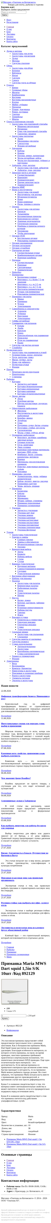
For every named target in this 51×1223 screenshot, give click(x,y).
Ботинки (16, 70)
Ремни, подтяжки (20, 112)
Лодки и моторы (14, 51)
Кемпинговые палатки (27, 586)
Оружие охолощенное (22, 243)
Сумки (20, 627)
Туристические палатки (28, 593)
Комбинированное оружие (29, 255)
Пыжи (20, 343)
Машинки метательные (28, 126)
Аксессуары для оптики (28, 209)
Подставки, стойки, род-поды (31, 428)
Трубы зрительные (26, 233)
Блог (9, 32)
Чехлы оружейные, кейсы (29, 158)
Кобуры (20, 151)
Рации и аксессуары (21, 675)
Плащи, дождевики (21, 109)
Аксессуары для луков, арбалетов (32, 168)
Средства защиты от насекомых (26, 639)
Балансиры (22, 491)
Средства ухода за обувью (24, 83)
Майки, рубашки (20, 104)
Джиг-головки (24, 447)
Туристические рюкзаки (28, 629)
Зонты (20, 552)
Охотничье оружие (21, 250)
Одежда (10, 85)
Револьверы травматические (30, 240)
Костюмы (16, 97)
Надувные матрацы (26, 566)
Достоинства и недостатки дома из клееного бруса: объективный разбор (22, 929)
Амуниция (17, 148)
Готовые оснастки (25, 442)
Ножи (20, 199)
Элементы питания (21, 678)
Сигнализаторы (24, 430)
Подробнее (6, 716)
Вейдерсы (16, 73)
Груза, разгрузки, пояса (22, 357)
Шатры (20, 595)
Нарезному (22, 177)
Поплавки (22, 471)
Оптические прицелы (27, 223)
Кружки (21, 605)
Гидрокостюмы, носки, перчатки (27, 355)
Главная (10, 27)
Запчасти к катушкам (27, 384)
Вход (9, 20)
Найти (4, 15)
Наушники (22, 129)
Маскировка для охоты (28, 141)
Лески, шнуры (18, 396)
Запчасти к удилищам (27, 510)
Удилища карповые (26, 518)
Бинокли (21, 211)
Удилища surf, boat (25, 513)
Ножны (20, 153)
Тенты (20, 590)
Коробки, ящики (25, 418)
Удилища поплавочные (28, 525)
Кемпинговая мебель (21, 549)
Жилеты (16, 92)
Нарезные (22, 265)
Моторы (16, 61)
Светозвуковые (24, 267)
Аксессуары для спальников (30, 634)
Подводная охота (14, 350)
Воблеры (21, 496)
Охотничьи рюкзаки (26, 624)
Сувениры (17, 377)
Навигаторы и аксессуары (24, 671)
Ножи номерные (25, 202)
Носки (15, 75)
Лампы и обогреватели (28, 542)
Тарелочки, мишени (26, 134)
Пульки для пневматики (28, 292)
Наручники (22, 316)
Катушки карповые (26, 391)
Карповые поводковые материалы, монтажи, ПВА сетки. (33, 450)
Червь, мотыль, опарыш (28, 486)
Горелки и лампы (20, 537)
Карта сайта (12, 41)
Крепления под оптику (28, 219)
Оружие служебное (21, 248)
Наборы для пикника (22, 578)
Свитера (16, 114)
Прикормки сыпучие (27, 484)
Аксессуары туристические (24, 535)
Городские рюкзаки (26, 622)
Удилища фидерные (26, 530)
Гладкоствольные (25, 262)
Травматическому (25, 185)
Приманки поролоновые (28, 503)
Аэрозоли (21, 311)
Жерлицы (21, 411)
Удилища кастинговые (27, 520)
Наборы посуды (24, 610)
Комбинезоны (18, 95)
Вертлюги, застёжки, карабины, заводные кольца (32, 438)
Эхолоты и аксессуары (22, 680)
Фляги (20, 615)
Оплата (10, 36)
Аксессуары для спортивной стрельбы (30, 124)
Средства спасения (21, 63)
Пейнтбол (16, 272)
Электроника (13, 661)
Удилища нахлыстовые (28, 522)
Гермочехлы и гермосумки (29, 620)
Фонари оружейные (26, 146)
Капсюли (21, 330)
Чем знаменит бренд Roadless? (16, 778)
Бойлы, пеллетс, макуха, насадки (32, 481)
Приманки (22, 301)
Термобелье (17, 117)
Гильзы (20, 326)
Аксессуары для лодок (22, 53)
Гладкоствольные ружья (28, 253)
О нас (9, 29)
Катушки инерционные (28, 389)
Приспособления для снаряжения (32, 335)
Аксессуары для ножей (28, 192)
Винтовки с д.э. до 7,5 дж (29, 287)
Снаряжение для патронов (24, 323)
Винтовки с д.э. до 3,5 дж (29, 284)
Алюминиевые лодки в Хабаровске (18, 801)
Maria (9, 957)
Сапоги (15, 80)
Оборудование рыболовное (24, 408)
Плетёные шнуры (25, 401)
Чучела (20, 304)
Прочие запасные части (28, 182)
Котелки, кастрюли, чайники (30, 603)
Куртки (15, 102)
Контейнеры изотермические (30, 651)
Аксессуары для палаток (28, 583)
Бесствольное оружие (27, 238)
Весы (14, 663)
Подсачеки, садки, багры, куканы (32, 425)
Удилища (16, 508)
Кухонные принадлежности (30, 607)
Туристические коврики (28, 573)
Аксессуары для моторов (23, 56)
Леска (20, 398)
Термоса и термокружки (23, 656)
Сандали (16, 78)
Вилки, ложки (24, 600)
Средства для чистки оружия (25, 345)
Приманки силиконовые (28, 505)
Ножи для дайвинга (21, 362)
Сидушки (21, 571)
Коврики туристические (23, 564)
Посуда (15, 598)
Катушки (16, 381)
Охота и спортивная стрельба (20, 121)
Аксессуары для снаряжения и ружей (29, 352)
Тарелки (21, 612)
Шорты (15, 119)
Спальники (22, 637)
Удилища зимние (25, 515)
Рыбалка (10, 379)
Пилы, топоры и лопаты (28, 204)
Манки (20, 299)
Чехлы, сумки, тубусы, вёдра (30, 432)
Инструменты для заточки (29, 194)
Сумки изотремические (28, 654)
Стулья (20, 561)
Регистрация (12, 22)
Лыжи (20, 138)
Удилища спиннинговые (28, 527)
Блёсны (20, 493)
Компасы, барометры (22, 668)
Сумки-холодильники (22, 644)
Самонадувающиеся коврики (30, 569)
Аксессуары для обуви (22, 68)
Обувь (9, 66)
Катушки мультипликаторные (31, 394)
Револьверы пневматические (30, 294)
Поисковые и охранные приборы (27, 673)
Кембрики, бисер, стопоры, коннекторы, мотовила (30, 455)
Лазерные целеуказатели (28, 221)
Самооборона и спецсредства (25, 309)
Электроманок (24, 306)
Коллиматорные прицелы (29, 216)
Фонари (15, 367)
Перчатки (16, 107)
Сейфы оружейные (21, 321)
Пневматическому (25, 180)
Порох (20, 333)
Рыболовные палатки (27, 588)
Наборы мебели (24, 556)
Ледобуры (22, 420)
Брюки (15, 87)
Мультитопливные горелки (30, 544)
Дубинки (21, 313)
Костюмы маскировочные (24, 100)
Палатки (16, 581)
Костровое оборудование (23, 576)
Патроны (16, 260)
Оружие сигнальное (21, 245)
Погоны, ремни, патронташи (30, 155)
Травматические (25, 270)
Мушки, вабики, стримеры (29, 501)
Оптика (15, 206)
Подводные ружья (20, 364)
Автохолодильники (26, 646)
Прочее (10, 369)
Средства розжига (20, 641)
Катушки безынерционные (29, 386)
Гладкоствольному (26, 175)
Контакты (11, 39)
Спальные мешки (20, 632)
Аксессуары (23, 649)
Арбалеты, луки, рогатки (23, 165)
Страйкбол (17, 347)
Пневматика (17, 275)
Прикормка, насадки (21, 474)
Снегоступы (23, 143)
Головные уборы (19, 90)
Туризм (10, 532)
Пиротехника (18, 374)
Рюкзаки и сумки (20, 617)
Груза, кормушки (25, 445)
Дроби (20, 328)
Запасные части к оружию (24, 172)
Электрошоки (23, 318)
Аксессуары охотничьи (22, 136)
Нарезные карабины (26, 258)
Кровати (21, 554)
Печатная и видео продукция (25, 372)
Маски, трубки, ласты (22, 360)
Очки (19, 423)
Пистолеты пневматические (30, 289)
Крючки (21, 459)
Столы (20, 559)
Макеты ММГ (18, 187)
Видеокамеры (18, 666)
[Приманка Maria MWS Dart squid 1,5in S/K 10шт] (14, 1004)
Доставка (11, 34)
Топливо (21, 547)
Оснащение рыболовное (23, 435)
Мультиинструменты (27, 197)
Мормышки (22, 498)
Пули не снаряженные (27, 340)
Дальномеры (23, 214)
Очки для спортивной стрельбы (32, 131)
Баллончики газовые (27, 277)
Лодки (15, 58)
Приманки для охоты (22, 296)
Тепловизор (22, 231)
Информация (13, 1030)
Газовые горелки (25, 539)
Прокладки (22, 338)
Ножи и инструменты (22, 189)
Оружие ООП (18, 236)
